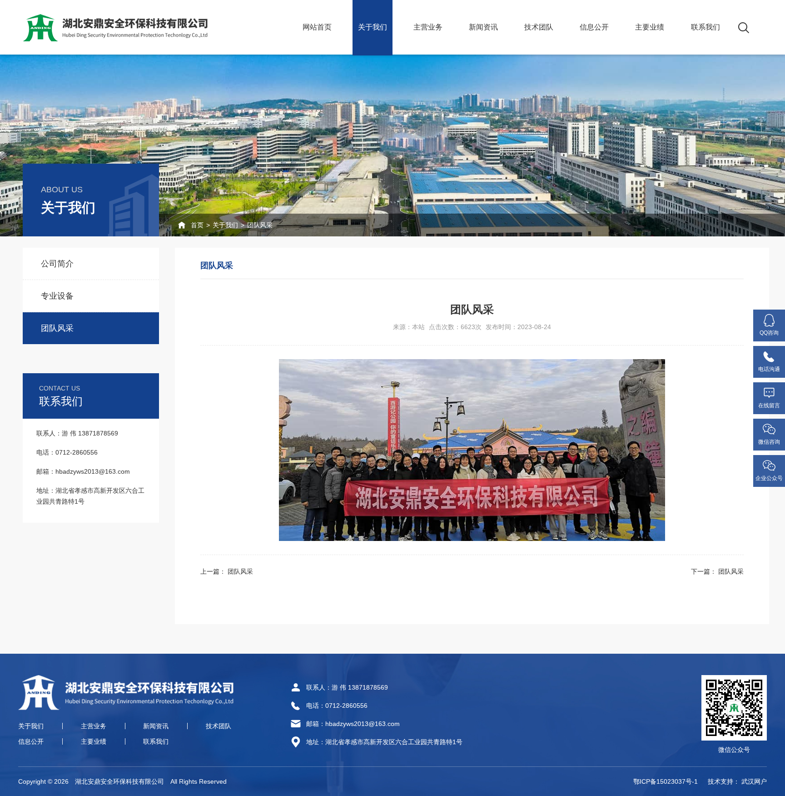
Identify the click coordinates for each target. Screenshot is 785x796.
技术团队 (538, 27)
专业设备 (57, 295)
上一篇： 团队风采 (226, 571)
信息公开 (594, 27)
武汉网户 (754, 781)
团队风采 (260, 225)
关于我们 (372, 27)
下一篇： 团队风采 (717, 571)
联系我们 (705, 27)
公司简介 (57, 263)
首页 (197, 225)
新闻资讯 (483, 27)
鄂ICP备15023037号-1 (665, 781)
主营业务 (427, 27)
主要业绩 (649, 27)
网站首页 (317, 27)
